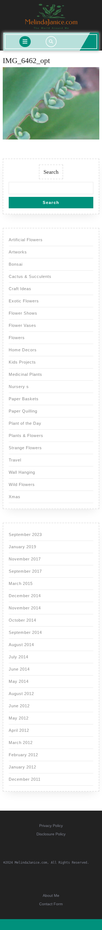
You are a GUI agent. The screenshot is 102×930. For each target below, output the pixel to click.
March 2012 (21, 742)
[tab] (25, 41)
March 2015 (21, 583)
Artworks (18, 252)
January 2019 (22, 546)
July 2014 (18, 657)
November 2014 (25, 608)
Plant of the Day (25, 423)
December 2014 (25, 595)
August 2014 (21, 644)
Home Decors (23, 350)
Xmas (14, 496)
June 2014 (19, 669)
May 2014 (19, 681)
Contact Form (51, 904)
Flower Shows (23, 313)
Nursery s (19, 386)
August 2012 (21, 693)
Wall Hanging (22, 472)
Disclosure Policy (51, 834)
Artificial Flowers (26, 239)
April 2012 (19, 730)
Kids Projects (22, 362)
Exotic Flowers (24, 301)
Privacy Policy (51, 825)
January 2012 (22, 767)
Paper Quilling (23, 411)
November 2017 (25, 559)
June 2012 (19, 705)
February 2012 (23, 754)
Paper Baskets (24, 398)
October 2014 (22, 620)
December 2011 (25, 779)
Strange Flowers (25, 447)
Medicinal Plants (25, 374)
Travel (15, 460)
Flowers (17, 337)
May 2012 (19, 718)
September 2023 (25, 534)
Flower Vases (22, 325)
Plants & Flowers (26, 435)
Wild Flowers (22, 484)
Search (51, 172)
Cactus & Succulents (30, 276)
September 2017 (25, 571)
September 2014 (25, 632)
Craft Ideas (20, 288)
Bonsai (16, 264)
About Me (51, 895)
